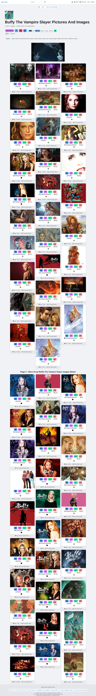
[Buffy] (73, 639)
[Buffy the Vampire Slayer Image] (22, 396)
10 (25, 84)
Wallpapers (12, 33)
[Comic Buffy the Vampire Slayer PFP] (73, 671)
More (51, 30)
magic (39, 38)
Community (83, 2)
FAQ (17, 690)
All (7, 33)
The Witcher (71, 38)
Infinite (38, 30)
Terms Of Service (31, 690)
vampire (17, 38)
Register (92, 2)
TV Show (18, 91)
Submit (76, 2)
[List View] (33, 30)
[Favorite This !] (19, 173)
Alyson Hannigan (53, 38)
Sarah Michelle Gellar (24, 38)
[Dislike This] (29, 173)
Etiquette (47, 690)
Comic (42, 7)
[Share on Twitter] (16, 30)
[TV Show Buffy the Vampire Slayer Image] (73, 291)
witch (62, 38)
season (76, 38)
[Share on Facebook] (25, 30)
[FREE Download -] (15, 173)
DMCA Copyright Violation (66, 690)
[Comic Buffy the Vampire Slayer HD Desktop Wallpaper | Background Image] (48, 104)
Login (88, 2)
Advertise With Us (55, 690)
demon (43, 38)
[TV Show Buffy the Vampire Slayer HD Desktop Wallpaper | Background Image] (22, 170)
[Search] (45, 2)
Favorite (10, 30)
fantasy (31, 38)
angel (13, 38)
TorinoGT (26, 147)
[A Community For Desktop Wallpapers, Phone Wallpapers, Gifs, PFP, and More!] (38, 7)
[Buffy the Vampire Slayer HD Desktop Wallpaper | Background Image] (48, 267)
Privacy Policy (22, 690)
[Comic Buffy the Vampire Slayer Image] (48, 135)
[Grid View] (30, 30)
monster (35, 38)
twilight (59, 38)
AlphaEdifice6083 (26, 88)
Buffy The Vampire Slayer (52, 7)
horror (47, 38)
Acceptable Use (40, 690)
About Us (12, 690)
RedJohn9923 (26, 177)
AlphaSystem (26, 116)
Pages (43, 30)
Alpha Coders (4, 2)
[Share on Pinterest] (20, 30)
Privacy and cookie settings (80, 690)
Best (47, 30)
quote (66, 38)
